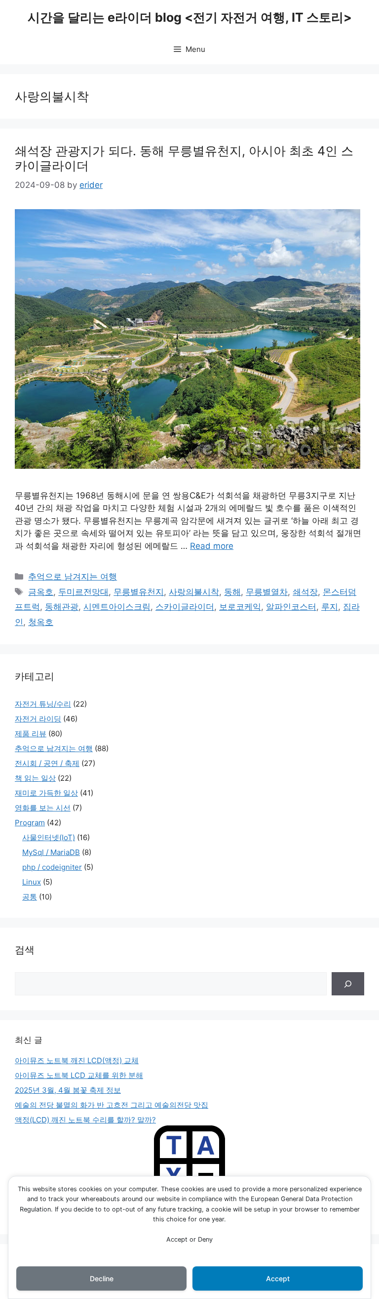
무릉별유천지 (139, 592)
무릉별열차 (267, 592)
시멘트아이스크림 (117, 607)
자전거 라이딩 (38, 718)
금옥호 (40, 592)
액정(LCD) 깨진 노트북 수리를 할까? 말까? (85, 1119)
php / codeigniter (52, 867)
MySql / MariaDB (51, 852)
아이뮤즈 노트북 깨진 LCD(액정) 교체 (77, 1060)
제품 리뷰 (30, 733)
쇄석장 (305, 592)
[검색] (348, 984)
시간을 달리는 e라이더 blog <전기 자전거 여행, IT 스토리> (190, 17)
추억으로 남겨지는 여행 (72, 577)
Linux (31, 882)
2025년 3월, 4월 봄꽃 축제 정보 (68, 1090)
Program (30, 822)
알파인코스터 (291, 607)
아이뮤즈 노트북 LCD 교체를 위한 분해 (79, 1075)
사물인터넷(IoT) (48, 837)
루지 (329, 607)
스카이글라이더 (184, 607)
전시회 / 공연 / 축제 (47, 763)
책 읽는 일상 (35, 778)
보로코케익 (240, 607)
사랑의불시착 (194, 592)
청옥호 (40, 622)
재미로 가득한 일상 (46, 793)
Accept (278, 1278)
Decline (102, 1278)
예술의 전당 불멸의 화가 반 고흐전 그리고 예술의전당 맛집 (111, 1105)
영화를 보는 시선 (43, 807)
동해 (232, 592)
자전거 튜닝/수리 (43, 704)
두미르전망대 (83, 592)
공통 (29, 896)
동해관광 (61, 607)
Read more (211, 546)
